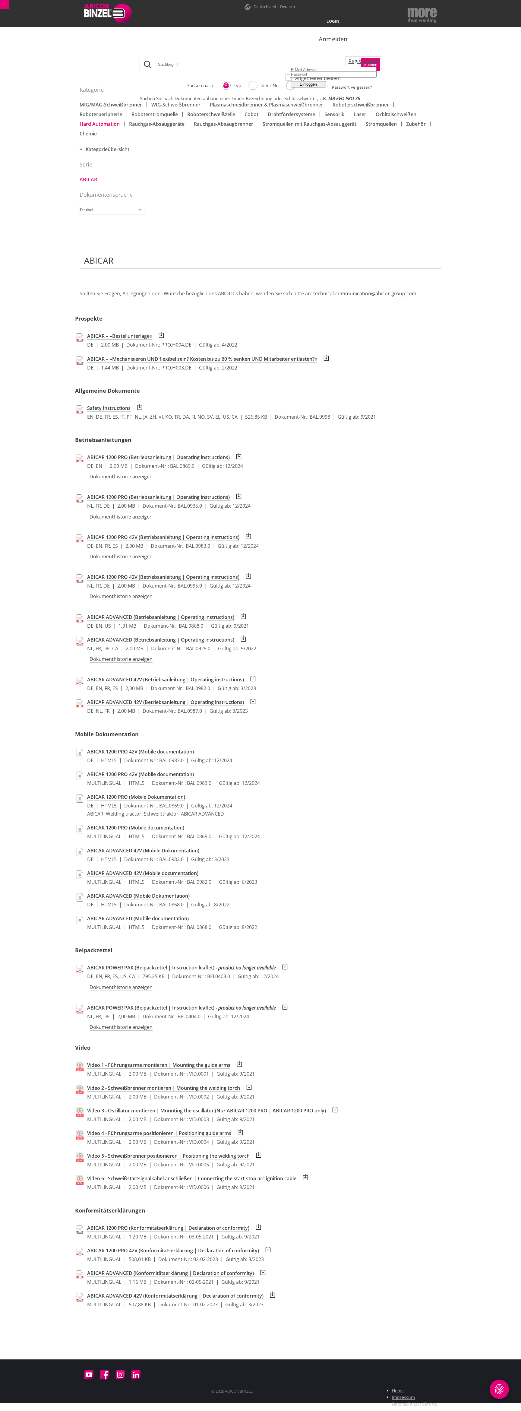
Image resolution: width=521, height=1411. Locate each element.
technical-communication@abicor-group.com (364, 293)
